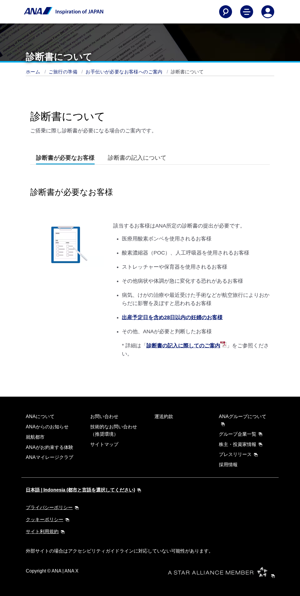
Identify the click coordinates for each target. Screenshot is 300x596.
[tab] (65, 157)
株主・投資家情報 (237, 444)
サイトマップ (104, 444)
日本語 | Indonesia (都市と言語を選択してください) (80, 489)
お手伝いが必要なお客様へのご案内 (125, 71)
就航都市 (35, 437)
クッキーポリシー (44, 519)
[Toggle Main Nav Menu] (246, 11)
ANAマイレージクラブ (49, 457)
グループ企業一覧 (237, 434)
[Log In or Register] (267, 11)
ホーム (34, 71)
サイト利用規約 (42, 531)
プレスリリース (235, 454)
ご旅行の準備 (64, 71)
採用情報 (228, 464)
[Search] (225, 11)
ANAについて (40, 416)
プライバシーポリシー (49, 507)
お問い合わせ (104, 416)
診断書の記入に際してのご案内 (183, 345)
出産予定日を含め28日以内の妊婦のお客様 (172, 317)
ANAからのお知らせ (47, 426)
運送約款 (163, 416)
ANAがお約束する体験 (49, 447)
